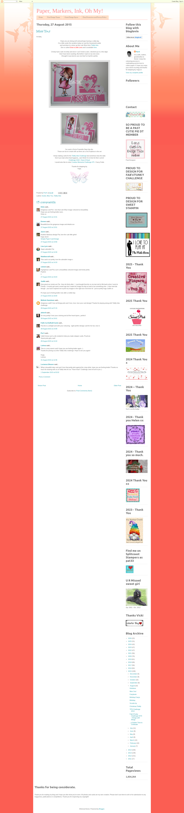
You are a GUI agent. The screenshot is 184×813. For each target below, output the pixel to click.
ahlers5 (43, 312)
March (132, 740)
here (95, 47)
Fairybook (133, 694)
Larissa (43, 345)
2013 (130, 753)
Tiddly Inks (95, 45)
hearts (44, 196)
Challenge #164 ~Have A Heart (79, 160)
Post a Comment (44, 377)
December (133, 674)
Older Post (117, 385)
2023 (130, 647)
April (131, 737)
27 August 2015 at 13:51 (49, 227)
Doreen (43, 221)
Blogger (101, 809)
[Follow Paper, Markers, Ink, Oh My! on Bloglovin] (134, 38)
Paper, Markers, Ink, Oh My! (69, 11)
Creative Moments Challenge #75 (83, 162)
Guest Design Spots (71, 17)
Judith (43, 281)
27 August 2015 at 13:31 (49, 217)
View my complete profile (134, 72)
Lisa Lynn (44, 246)
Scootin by (133, 703)
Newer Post (42, 385)
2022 (130, 650)
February (133, 743)
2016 (130, 668)
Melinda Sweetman (47, 300)
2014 (130, 750)
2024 (130, 644)
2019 (130, 659)
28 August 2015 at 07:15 (49, 308)
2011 (130, 759)
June (132, 731)
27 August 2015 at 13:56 (49, 242)
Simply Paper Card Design (50, 239)
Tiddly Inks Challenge (79, 156)
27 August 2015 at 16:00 (49, 296)
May (131, 734)
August (132, 686)
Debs (43, 207)
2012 (130, 756)
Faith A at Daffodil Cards (49, 323)
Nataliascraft (45, 256)
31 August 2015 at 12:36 (49, 360)
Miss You (50, 196)
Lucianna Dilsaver (47, 364)
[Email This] (59, 193)
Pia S (42, 333)
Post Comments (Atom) (84, 391)
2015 (130, 671)
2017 (130, 665)
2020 (130, 656)
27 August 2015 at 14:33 (49, 262)
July (131, 728)
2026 (130, 638)
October (133, 680)
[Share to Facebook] (64, 193)
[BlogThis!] (61, 193)
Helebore (133, 688)
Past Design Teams (53, 17)
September (134, 683)
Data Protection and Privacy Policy (94, 17)
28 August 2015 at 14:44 (49, 341)
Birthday (132, 700)
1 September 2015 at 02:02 (50, 372)
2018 (130, 662)
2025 (130, 641)
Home (41, 17)
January (133, 746)
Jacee (43, 232)
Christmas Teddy (135, 706)
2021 (130, 653)
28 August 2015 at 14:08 (49, 329)
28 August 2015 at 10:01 (49, 318)
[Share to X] (63, 193)
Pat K (138, 52)
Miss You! (133, 691)
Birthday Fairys (135, 697)
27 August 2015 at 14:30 (49, 252)
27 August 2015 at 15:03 (49, 277)
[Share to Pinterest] (66, 193)
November (133, 677)
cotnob (43, 267)
